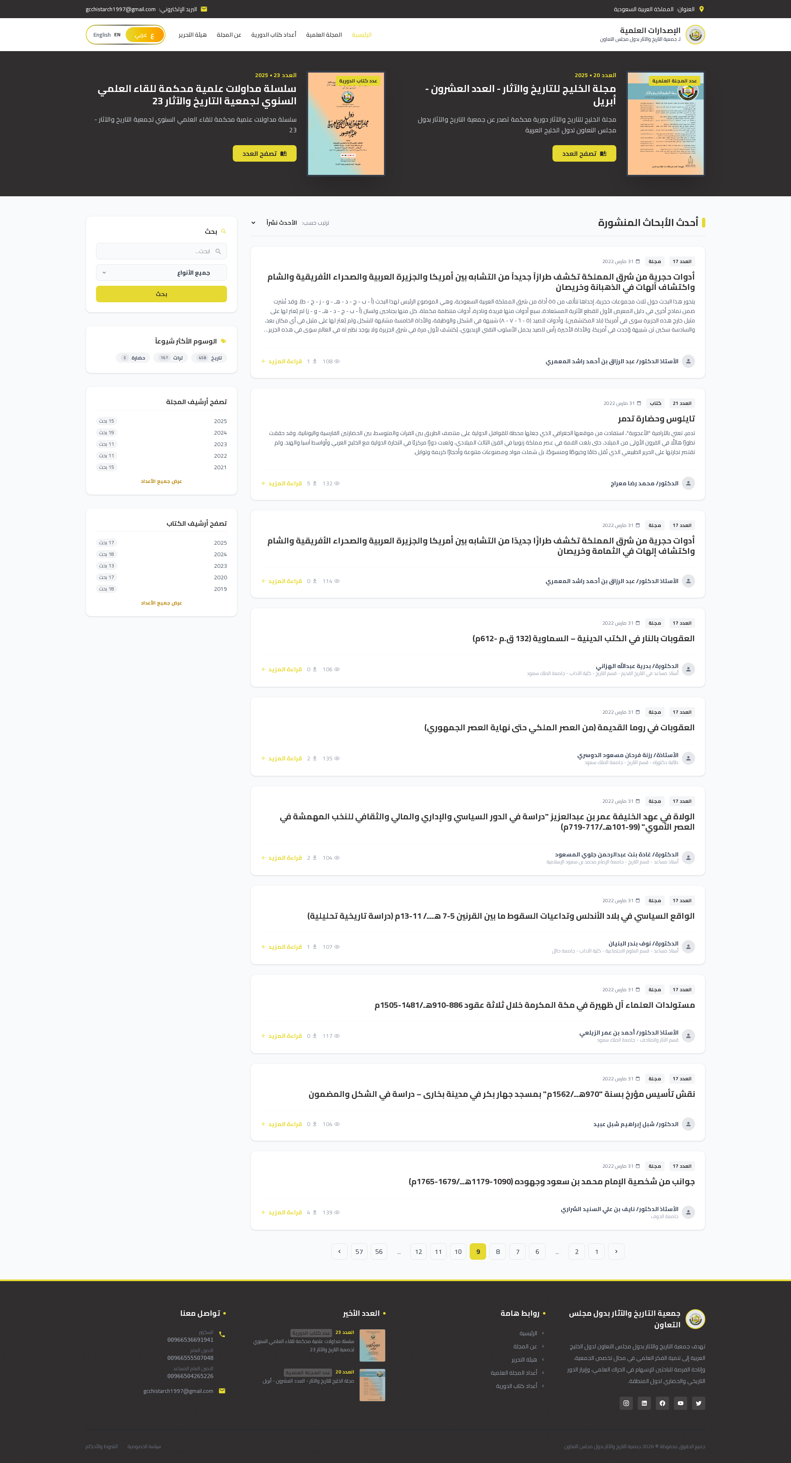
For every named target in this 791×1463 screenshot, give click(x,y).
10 (458, 1251)
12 (418, 1251)
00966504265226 (190, 1376)
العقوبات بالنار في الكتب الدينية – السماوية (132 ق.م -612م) (584, 638)
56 (379, 1251)
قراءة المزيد (285, 361)
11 (438, 1251)
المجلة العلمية (324, 35)
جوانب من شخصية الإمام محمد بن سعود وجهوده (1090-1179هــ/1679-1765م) (552, 1181)
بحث (161, 294)
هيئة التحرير (193, 35)
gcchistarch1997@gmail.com (121, 9)
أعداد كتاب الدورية (273, 35)
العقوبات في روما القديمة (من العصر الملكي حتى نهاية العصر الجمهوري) (559, 727)
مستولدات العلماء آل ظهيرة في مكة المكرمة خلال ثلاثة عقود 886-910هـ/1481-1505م (534, 1004)
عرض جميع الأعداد (161, 481)
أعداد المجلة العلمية (514, 1373)
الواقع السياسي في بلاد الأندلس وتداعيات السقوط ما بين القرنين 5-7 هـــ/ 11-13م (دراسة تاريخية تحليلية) (501, 915)
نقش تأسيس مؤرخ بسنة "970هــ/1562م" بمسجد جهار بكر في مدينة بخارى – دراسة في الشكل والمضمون (502, 1093)
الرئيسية (362, 35)
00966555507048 (190, 1358)
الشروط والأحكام (102, 1446)
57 (359, 1251)
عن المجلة (229, 35)
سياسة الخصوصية (144, 1446)
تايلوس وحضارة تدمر (656, 418)
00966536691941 (190, 1339)
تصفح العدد (579, 153)
